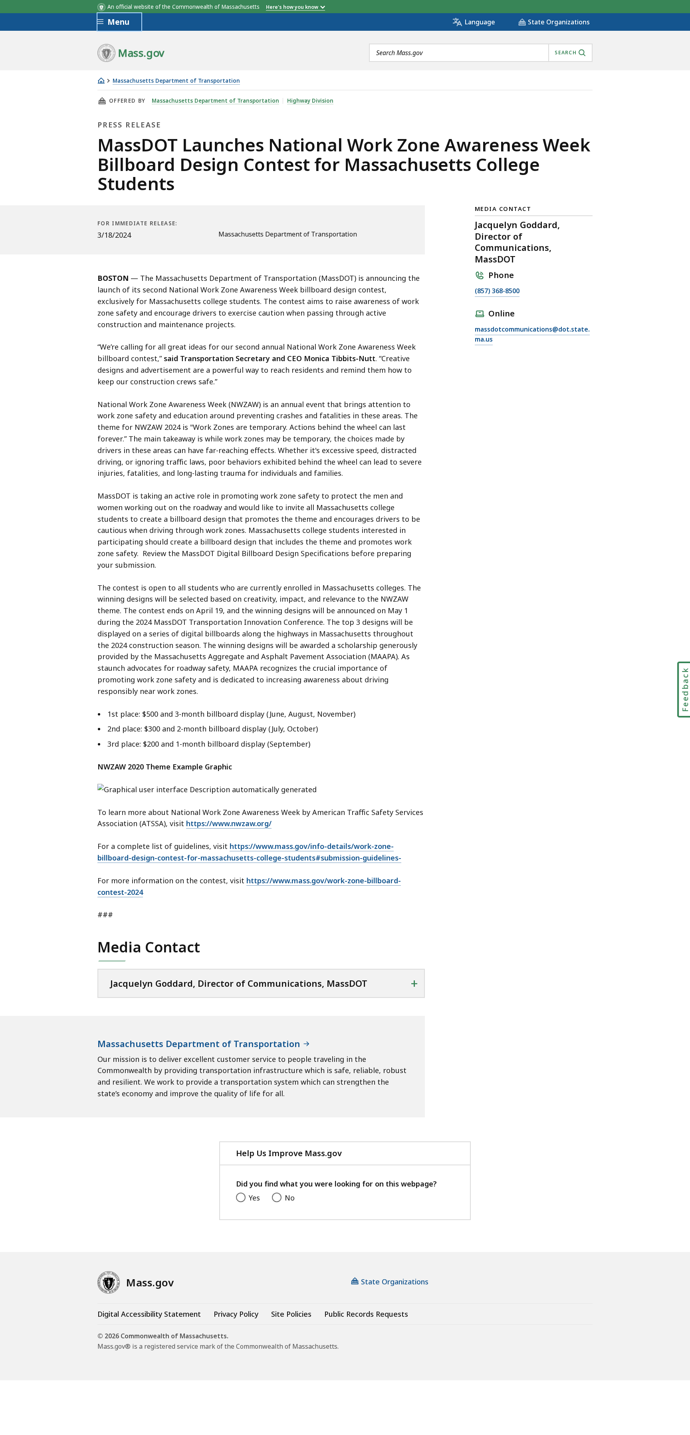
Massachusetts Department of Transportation (176, 81)
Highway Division (310, 100)
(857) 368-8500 (497, 291)
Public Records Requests (366, 1314)
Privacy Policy (236, 1314)
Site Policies (291, 1314)
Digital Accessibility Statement (149, 1314)
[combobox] (481, 53)
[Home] (101, 80)
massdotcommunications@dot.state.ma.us (532, 335)
